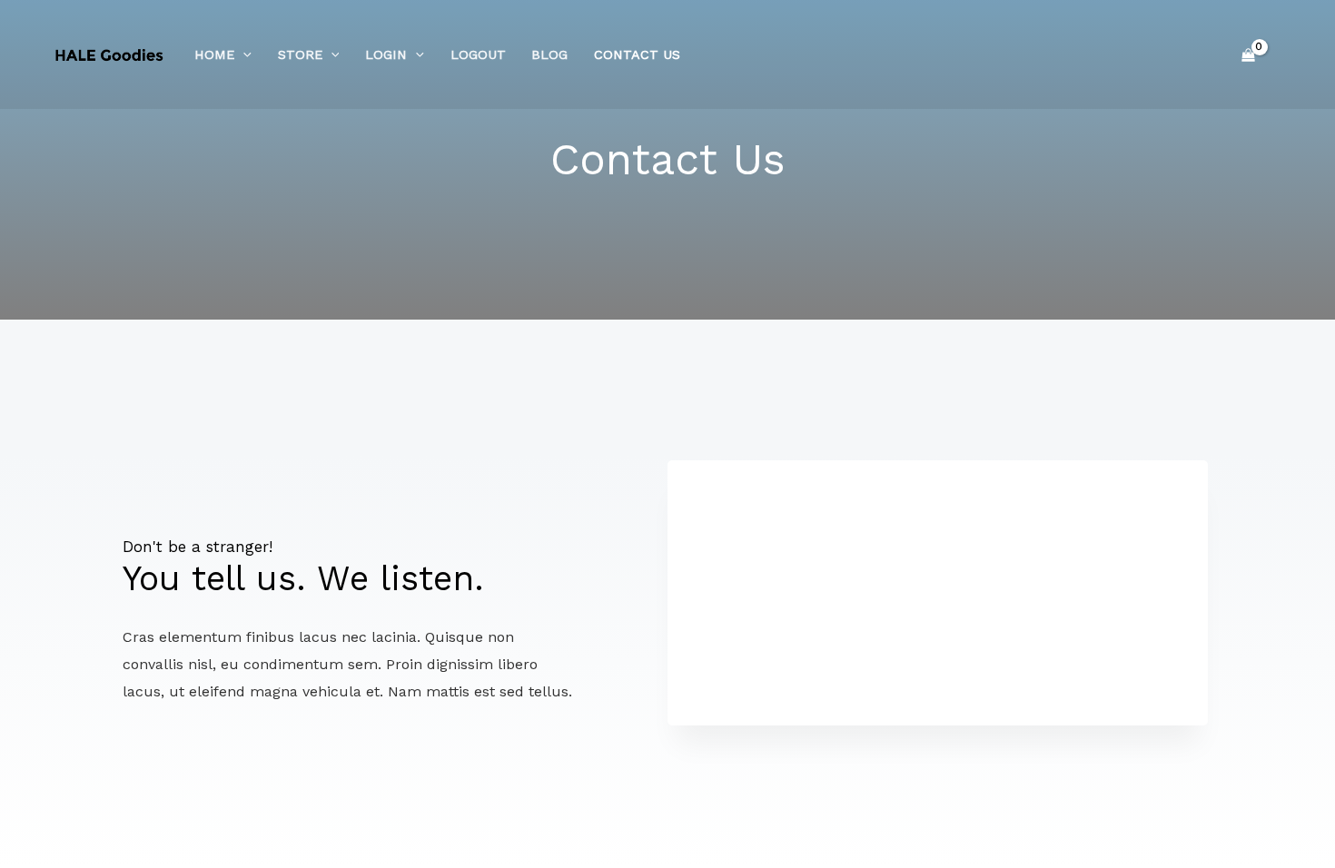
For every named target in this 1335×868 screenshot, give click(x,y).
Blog (549, 54)
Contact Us (637, 54)
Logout (478, 54)
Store (300, 54)
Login (386, 54)
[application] (243, 54)
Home (214, 54)
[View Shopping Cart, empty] (1247, 54)
